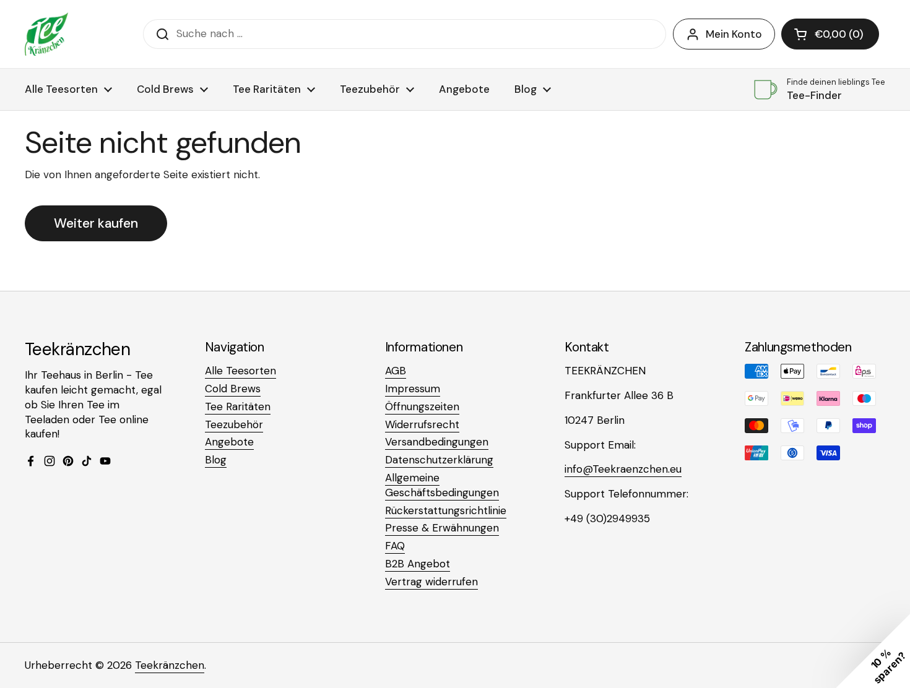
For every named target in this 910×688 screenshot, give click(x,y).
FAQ (395, 546)
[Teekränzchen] (46, 34)
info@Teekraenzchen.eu (623, 469)
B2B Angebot (417, 563)
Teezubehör (234, 424)
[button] (830, 34)
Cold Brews (233, 388)
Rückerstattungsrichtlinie (445, 510)
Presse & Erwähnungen (442, 528)
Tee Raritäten (238, 406)
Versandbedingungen (436, 442)
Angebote (229, 442)
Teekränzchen (169, 665)
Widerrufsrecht (422, 424)
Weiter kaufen (96, 223)
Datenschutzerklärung (439, 460)
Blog (216, 460)
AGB (395, 370)
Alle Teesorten (240, 370)
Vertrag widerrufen (431, 581)
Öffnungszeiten (422, 406)
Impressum (412, 388)
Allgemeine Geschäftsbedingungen (442, 485)
